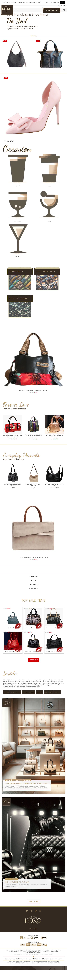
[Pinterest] (36, 911)
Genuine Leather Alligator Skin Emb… (33, 651)
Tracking (13, 958)
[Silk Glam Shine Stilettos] (33, 107)
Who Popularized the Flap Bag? (17, 882)
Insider (35, 929)
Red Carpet (18, 256)
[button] (62, 6)
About (25, 958)
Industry (57, 692)
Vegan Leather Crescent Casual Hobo (54, 484)
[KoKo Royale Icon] (7, 9)
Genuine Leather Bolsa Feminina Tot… (12, 627)
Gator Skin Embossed (18, 298)
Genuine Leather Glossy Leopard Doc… (33, 627)
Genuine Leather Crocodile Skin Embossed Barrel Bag (12, 436)
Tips (46, 692)
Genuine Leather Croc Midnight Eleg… (54, 651)
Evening (49, 221)
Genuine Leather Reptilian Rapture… (12, 651)
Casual (49, 186)
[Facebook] (27, 911)
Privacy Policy (53, 958)
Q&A (50, 692)
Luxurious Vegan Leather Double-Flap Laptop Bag (33, 557)
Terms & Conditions (44, 958)
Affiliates (60, 958)
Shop (31, 929)
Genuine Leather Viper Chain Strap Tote (33, 436)
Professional (18, 221)
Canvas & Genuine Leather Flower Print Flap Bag (33, 390)
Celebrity (39, 692)
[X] (40, 911)
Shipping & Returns (33, 958)
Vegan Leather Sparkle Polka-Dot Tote (12, 484)
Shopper (18, 186)
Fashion (6, 692)
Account (7, 958)
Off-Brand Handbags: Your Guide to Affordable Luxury (26, 783)
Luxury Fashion (16, 692)
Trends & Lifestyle (28, 692)
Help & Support (19, 958)
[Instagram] (31, 911)
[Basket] (64, 10)
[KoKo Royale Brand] (33, 920)
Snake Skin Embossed (45, 271)
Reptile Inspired (16, 271)
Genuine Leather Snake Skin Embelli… (54, 627)
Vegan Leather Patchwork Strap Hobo (33, 484)
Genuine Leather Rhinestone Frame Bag (54, 436)
